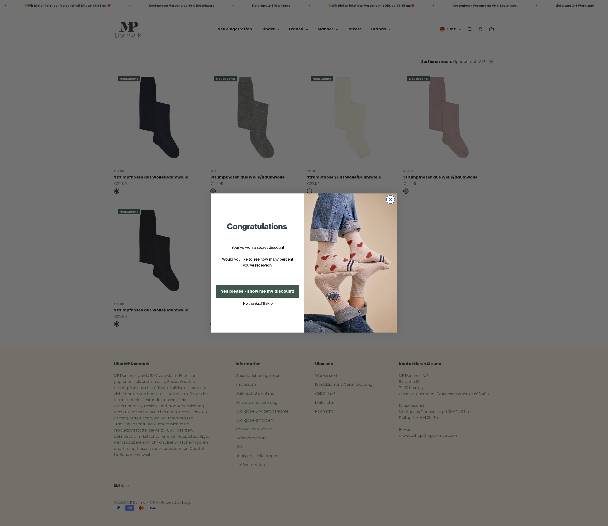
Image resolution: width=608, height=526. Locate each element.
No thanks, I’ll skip (258, 303)
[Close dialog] (390, 199)
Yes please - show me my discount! (257, 291)
